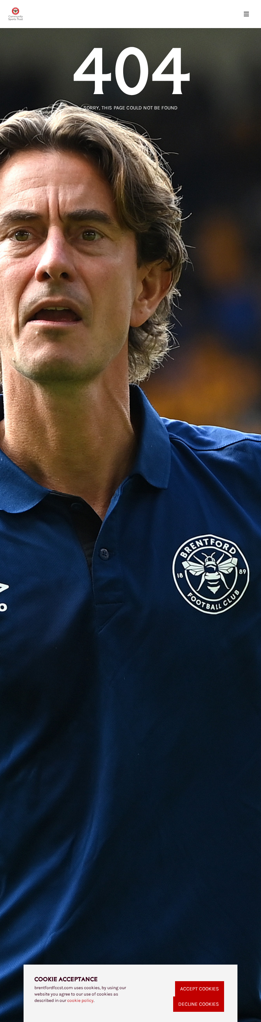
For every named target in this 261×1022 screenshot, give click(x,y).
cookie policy (80, 1000)
